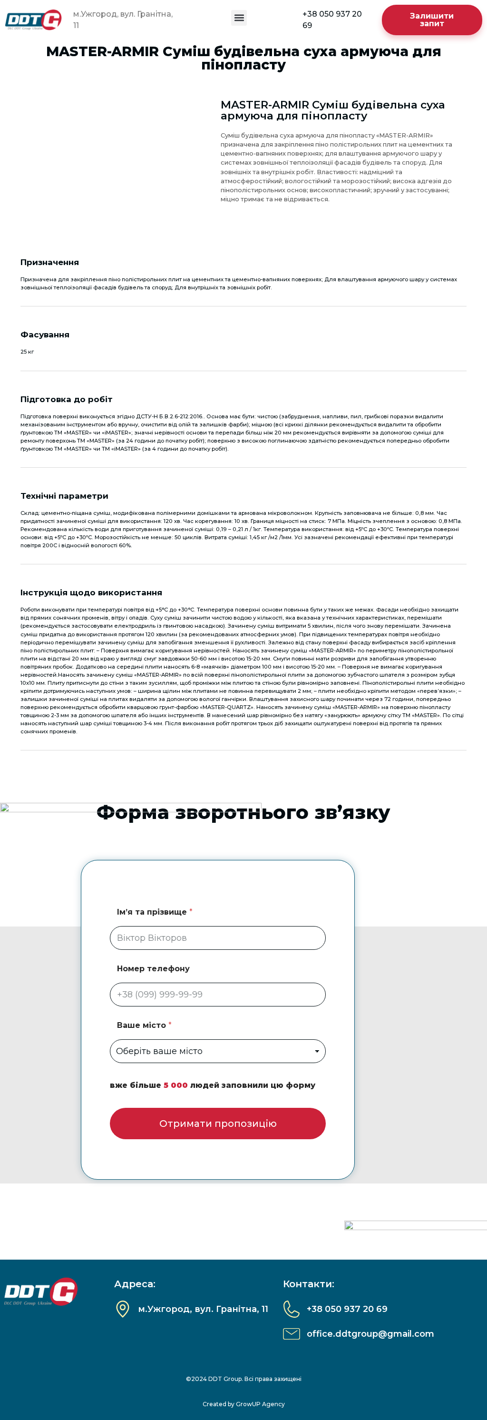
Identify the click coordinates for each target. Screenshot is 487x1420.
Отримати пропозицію (218, 1123)
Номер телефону (153, 968)
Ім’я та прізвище (155, 912)
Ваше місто (144, 1025)
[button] (239, 18)
